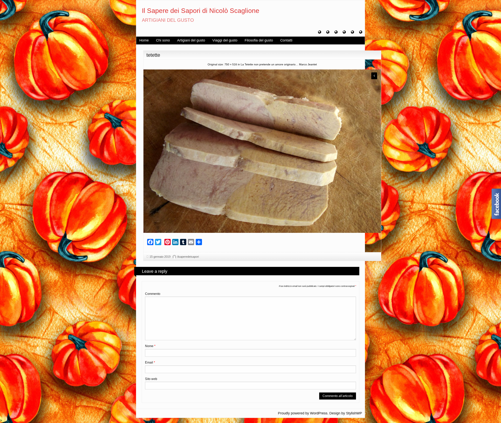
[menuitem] (144, 40)
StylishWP (354, 413)
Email (150, 362)
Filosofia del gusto (259, 40)
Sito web (151, 379)
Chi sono (163, 40)
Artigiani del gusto (191, 40)
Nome (150, 346)
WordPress (318, 413)
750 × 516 (230, 64)
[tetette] (262, 151)
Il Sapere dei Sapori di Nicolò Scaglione (200, 10)
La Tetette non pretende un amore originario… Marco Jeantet (279, 64)
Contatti (286, 40)
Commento (152, 293)
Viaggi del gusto (224, 40)
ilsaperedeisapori (188, 256)
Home (144, 40)
